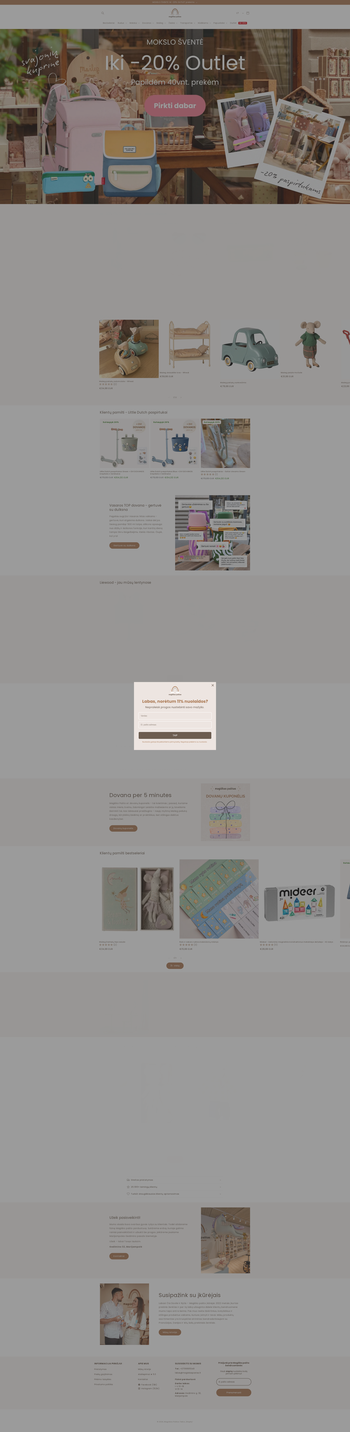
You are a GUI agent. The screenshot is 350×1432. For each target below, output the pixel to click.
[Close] (212, 685)
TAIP (175, 735)
